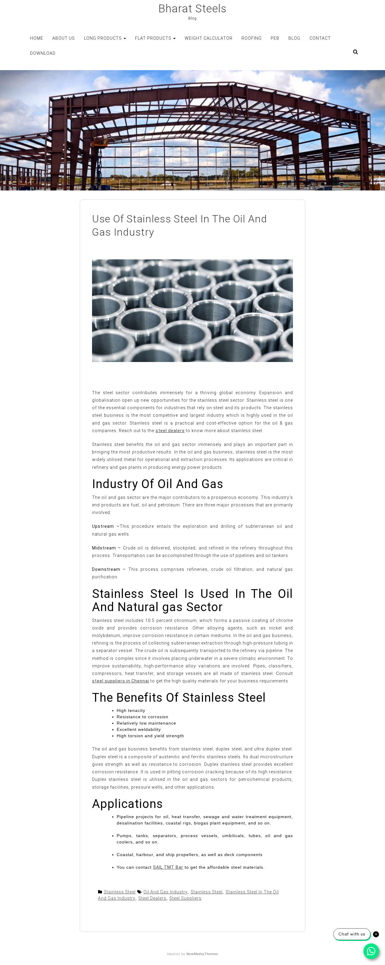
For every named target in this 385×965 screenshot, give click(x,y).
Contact (320, 38)
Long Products (103, 38)
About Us (63, 38)
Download (43, 53)
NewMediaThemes (202, 954)
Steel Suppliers (185, 898)
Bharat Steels (192, 8)
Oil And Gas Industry (165, 891)
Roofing (252, 38)
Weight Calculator (209, 38)
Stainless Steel (120, 891)
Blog (294, 38)
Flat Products (154, 38)
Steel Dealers (152, 898)
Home (36, 38)
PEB (275, 38)
